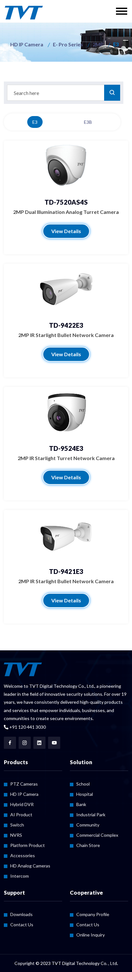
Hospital (84, 794)
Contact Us (21, 924)
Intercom (19, 876)
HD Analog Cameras (30, 865)
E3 (34, 122)
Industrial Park (90, 814)
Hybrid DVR (22, 804)
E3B (88, 122)
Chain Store (88, 845)
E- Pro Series (68, 44)
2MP (98, 44)
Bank (81, 804)
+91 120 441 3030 (27, 727)
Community (87, 824)
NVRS (16, 835)
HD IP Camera (26, 44)
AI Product (21, 814)
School (83, 784)
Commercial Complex (97, 835)
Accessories (22, 855)
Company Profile (92, 914)
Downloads (21, 914)
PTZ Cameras (24, 784)
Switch (17, 824)
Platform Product (27, 845)
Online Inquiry (90, 934)
